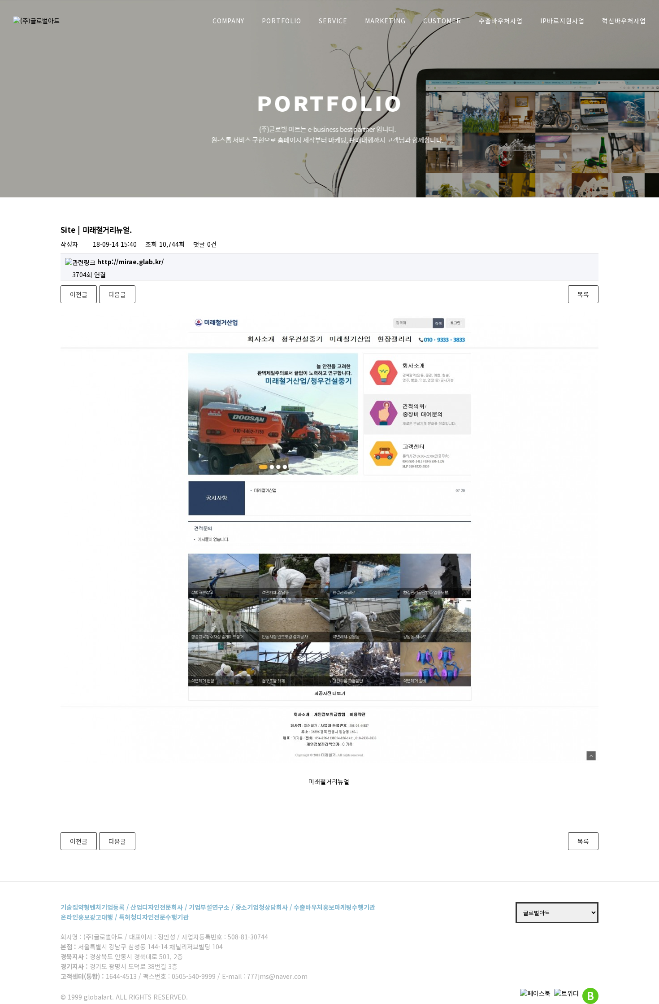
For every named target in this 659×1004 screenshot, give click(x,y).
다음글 (117, 294)
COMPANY (228, 20)
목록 (583, 294)
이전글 (78, 294)
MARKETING (385, 20)
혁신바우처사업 (624, 20)
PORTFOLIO (281, 20)
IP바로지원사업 (562, 20)
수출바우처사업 (501, 20)
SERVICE (333, 20)
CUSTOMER (442, 20)
